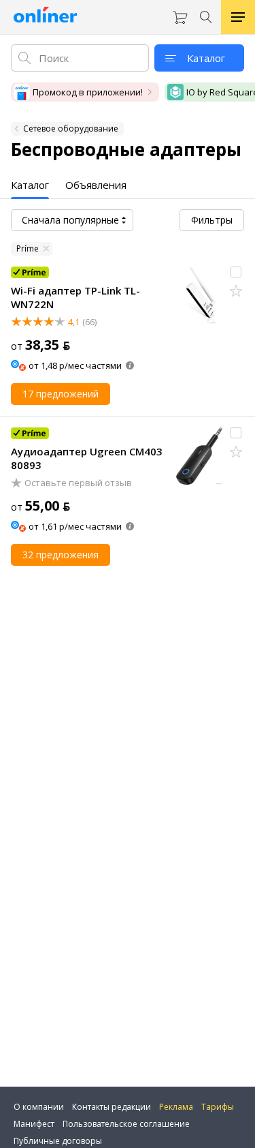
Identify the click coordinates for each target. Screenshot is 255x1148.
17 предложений (60, 393)
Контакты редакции (111, 1107)
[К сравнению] (236, 272)
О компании (39, 1107)
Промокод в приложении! (88, 92)
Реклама (176, 1107)
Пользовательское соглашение (126, 1124)
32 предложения (60, 554)
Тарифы (217, 1107)
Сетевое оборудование (70, 128)
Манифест (34, 1124)
